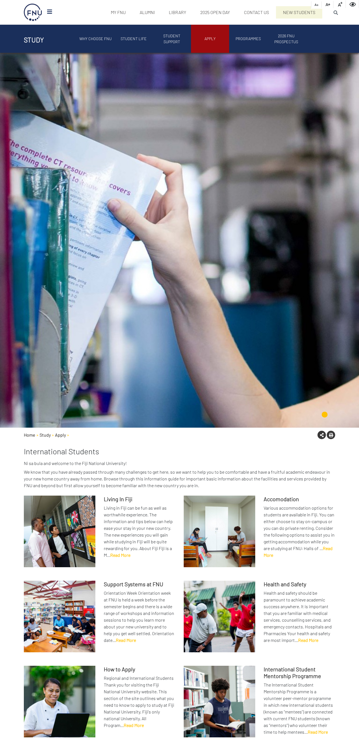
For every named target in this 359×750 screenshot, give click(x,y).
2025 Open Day (215, 12)
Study (45, 434)
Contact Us (256, 12)
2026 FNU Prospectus (286, 38)
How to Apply (119, 669)
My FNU (118, 12)
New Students (299, 12)
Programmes (248, 38)
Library (177, 12)
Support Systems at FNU (133, 584)
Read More (120, 555)
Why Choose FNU (95, 38)
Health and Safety (285, 584)
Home (29, 434)
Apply (210, 38)
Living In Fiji (118, 499)
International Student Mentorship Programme (292, 672)
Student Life (134, 38)
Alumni (147, 12)
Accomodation (281, 499)
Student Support (171, 38)
